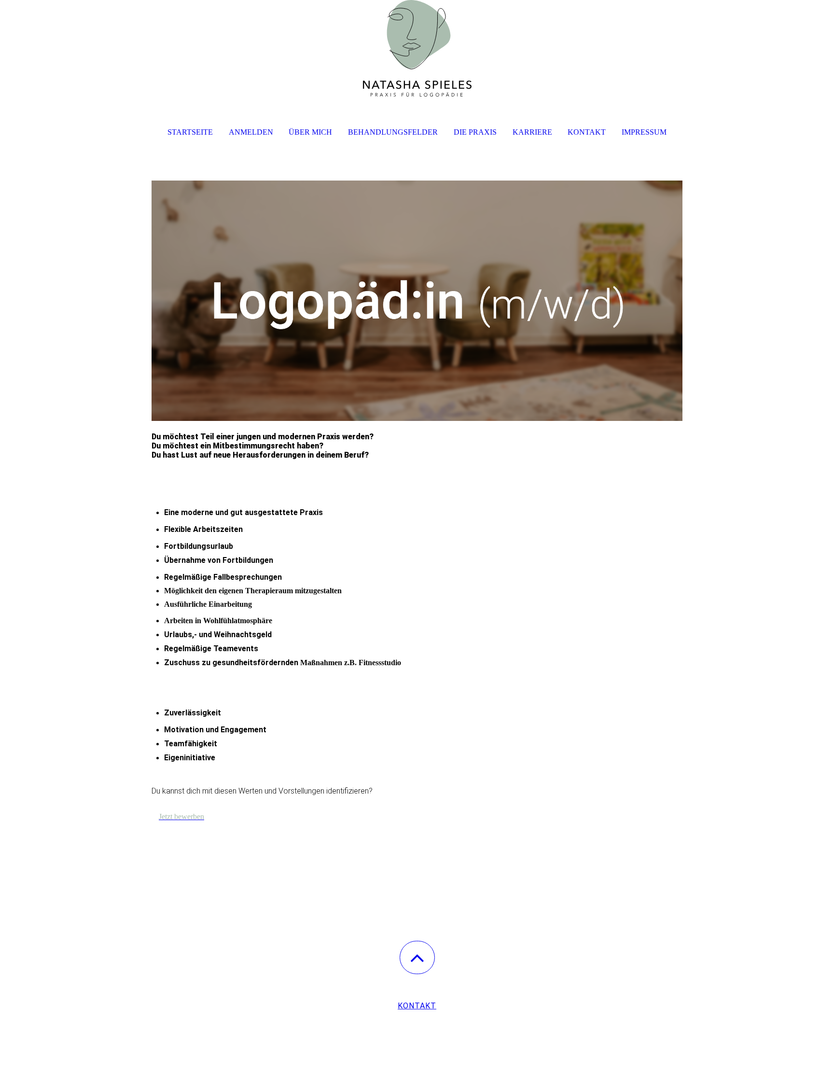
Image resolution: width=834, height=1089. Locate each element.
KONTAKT (417, 1005)
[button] (417, 957)
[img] (417, 48)
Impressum (644, 132)
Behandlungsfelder (393, 132)
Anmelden (251, 132)
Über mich (310, 132)
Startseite (190, 132)
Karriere (532, 132)
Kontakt (587, 132)
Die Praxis (475, 132)
